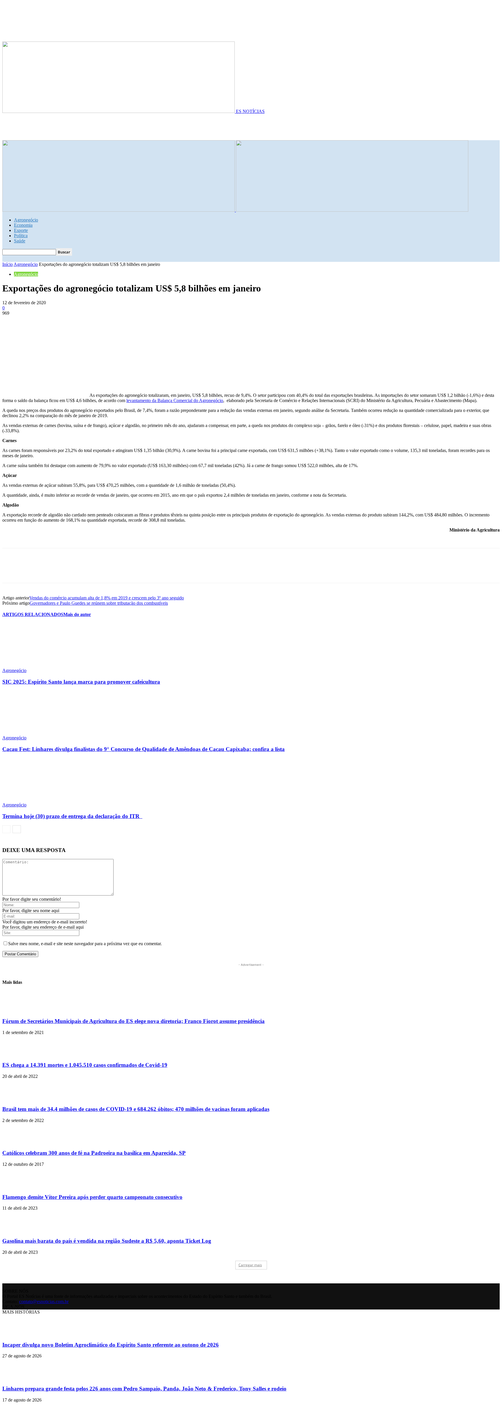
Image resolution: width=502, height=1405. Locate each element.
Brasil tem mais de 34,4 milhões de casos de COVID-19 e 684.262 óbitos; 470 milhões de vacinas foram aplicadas (135, 1109)
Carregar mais (250, 1264)
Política (21, 235)
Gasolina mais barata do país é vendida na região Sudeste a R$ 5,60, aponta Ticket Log (106, 1241)
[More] (96, 322)
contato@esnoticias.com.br (44, 1301)
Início (7, 264)
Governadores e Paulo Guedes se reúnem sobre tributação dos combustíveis (99, 603)
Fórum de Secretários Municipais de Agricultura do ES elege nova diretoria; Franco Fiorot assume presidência (133, 1021)
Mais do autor (77, 614)
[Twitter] (32, 322)
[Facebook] (11, 322)
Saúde (19, 240)
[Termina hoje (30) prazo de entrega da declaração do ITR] (34, 799)
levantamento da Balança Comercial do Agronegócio (174, 400)
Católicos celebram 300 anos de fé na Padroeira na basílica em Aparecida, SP (94, 1153)
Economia (23, 225)
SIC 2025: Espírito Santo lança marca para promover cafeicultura (81, 682)
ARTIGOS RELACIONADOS (32, 614)
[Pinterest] (53, 322)
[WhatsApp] (74, 322)
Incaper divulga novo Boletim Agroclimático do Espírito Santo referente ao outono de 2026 (110, 1345)
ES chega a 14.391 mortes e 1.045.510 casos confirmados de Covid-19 (84, 1065)
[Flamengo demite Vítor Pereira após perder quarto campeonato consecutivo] (16, 1185)
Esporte (21, 230)
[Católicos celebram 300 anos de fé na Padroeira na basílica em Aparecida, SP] (16, 1141)
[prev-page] (6, 829)
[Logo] (119, 210)
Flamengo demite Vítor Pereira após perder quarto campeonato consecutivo (92, 1197)
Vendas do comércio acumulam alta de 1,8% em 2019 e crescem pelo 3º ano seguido (106, 597)
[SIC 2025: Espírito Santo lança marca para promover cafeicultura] (34, 665)
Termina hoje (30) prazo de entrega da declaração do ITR (72, 816)
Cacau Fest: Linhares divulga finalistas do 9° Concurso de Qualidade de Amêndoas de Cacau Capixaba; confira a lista (143, 749)
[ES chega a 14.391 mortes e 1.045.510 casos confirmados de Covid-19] (16, 1053)
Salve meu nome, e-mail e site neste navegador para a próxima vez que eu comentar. (85, 943)
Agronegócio (26, 219)
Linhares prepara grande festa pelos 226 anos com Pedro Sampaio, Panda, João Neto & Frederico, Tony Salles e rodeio (144, 1389)
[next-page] (16, 829)
